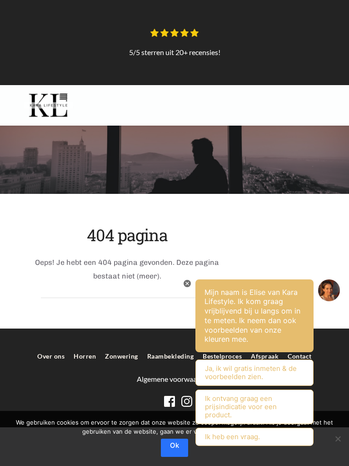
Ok (174, 445)
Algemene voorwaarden (175, 379)
